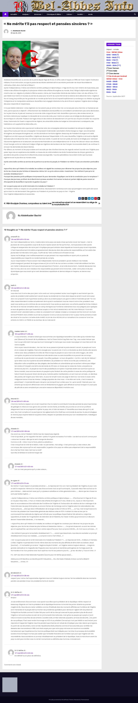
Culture (69, 14)
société (80, 14)
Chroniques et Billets (54, 14)
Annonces (38, 14)
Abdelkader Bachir (19, 31)
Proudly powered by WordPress (59, 700)
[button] (135, 14)
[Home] (5, 14)
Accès (90, 14)
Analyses (25, 14)
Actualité (14, 14)
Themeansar (85, 700)
